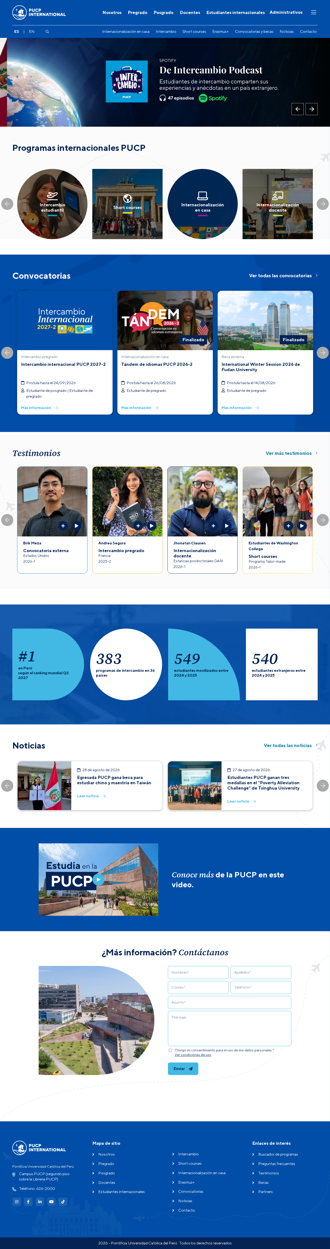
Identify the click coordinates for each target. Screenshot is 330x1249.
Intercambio (166, 31)
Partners (265, 1191)
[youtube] (51, 1201)
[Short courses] (127, 204)
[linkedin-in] (40, 1201)
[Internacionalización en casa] (202, 204)
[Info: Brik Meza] (63, 526)
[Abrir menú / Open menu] (314, 12)
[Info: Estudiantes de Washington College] (288, 526)
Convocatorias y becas (254, 31)
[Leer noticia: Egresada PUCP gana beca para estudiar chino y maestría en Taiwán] (90, 785)
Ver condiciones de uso (193, 1055)
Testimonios (268, 1173)
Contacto (308, 31)
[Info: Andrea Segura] (138, 526)
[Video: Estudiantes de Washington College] (302, 526)
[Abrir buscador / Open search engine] (47, 31)
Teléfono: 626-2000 (37, 1188)
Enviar (179, 1068)
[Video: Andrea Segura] (152, 526)
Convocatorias (190, 1191)
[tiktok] (63, 1201)
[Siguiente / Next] (312, 109)
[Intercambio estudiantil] (52, 204)
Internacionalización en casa (126, 31)
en (32, 31)
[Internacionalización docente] (278, 204)
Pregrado (137, 12)
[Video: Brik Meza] (76, 526)
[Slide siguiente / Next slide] (323, 204)
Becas (263, 1182)
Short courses (194, 31)
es (16, 31)
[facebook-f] (28, 1201)
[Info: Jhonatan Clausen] (213, 526)
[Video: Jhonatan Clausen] (227, 526)
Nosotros (112, 12)
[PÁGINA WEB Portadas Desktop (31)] (165, 82)
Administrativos (286, 12)
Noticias (287, 31)
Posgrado (163, 12)
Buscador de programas (278, 1154)
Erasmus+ (220, 31)
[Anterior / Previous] (298, 109)
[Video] (98, 879)
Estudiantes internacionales (235, 12)
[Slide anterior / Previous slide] (7, 204)
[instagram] (16, 1201)
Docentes (190, 12)
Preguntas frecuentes (276, 1163)
